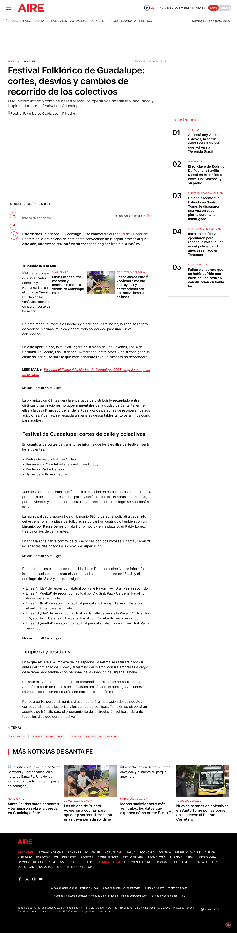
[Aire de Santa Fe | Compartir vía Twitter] (14, 216)
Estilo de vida (133, 857)
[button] (9, 8)
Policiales (59, 21)
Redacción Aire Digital (36, 218)
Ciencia (210, 852)
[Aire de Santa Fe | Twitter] (27, 879)
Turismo (176, 857)
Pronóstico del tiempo (173, 862)
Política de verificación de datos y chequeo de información (85, 895)
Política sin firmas (177, 888)
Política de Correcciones (63, 888)
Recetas (87, 857)
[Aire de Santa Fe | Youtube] (41, 879)
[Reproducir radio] (147, 8)
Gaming (23, 862)
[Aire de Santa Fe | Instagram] (34, 879)
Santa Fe (41, 21)
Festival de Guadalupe (130, 234)
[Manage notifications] (228, 925)
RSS (183, 895)
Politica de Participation (134, 895)
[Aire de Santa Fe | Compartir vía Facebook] (14, 226)
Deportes (98, 21)
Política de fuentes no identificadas (120, 888)
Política (145, 21)
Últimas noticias (19, 21)
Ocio (73, 862)
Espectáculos (47, 857)
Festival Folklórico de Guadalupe (94, 736)
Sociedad (88, 862)
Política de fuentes (153, 888)
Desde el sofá (107, 857)
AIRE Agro (25, 857)
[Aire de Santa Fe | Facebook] (20, 879)
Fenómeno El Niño (137, 862)
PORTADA (13, 61)
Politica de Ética (89, 888)
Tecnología (157, 857)
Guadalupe (16, 736)
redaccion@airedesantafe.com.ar (91, 911)
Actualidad (79, 21)
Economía (128, 21)
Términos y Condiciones (164, 895)
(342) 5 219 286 (61, 911)
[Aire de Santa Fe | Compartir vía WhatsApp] (14, 235)
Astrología (207, 857)
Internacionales (188, 852)
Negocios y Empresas (49, 862)
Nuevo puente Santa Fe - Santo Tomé (66, 866)
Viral (190, 857)
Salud (113, 21)
